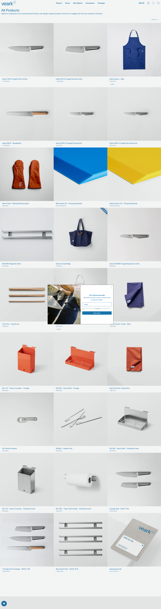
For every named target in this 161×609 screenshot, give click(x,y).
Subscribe (96, 313)
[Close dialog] (111, 287)
